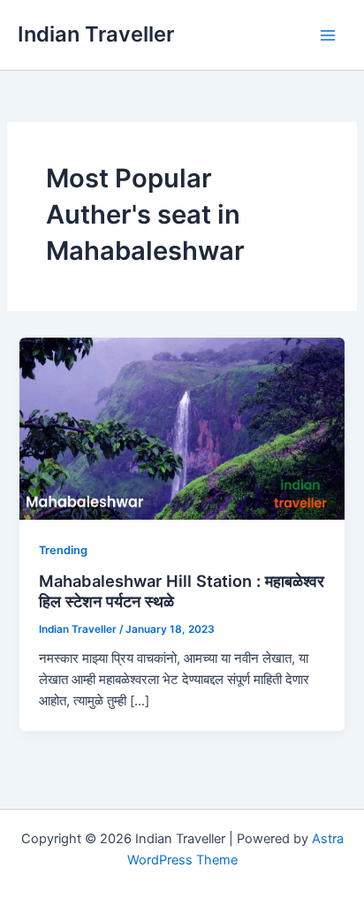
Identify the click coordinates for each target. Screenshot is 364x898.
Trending (63, 550)
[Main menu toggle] (327, 35)
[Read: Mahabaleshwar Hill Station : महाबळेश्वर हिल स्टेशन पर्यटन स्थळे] (181, 428)
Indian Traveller (96, 34)
